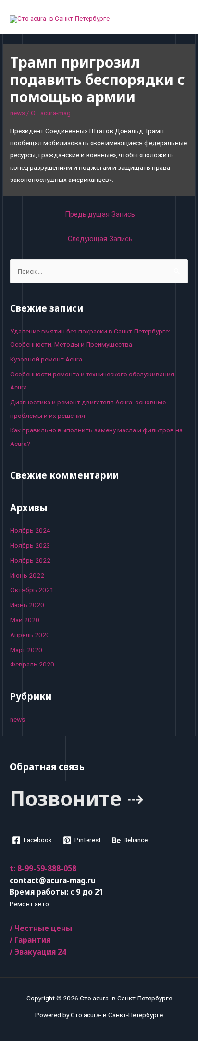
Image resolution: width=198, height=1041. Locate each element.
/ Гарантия (30, 939)
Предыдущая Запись (100, 214)
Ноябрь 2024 (30, 530)
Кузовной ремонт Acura (46, 359)
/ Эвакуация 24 (38, 951)
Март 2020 (26, 649)
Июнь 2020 (27, 605)
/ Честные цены (41, 928)
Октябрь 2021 (32, 590)
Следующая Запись (100, 239)
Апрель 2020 (30, 634)
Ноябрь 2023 (30, 545)
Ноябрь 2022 (30, 560)
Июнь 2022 (27, 575)
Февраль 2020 (32, 664)
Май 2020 (24, 620)
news (17, 113)
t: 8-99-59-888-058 (43, 868)
